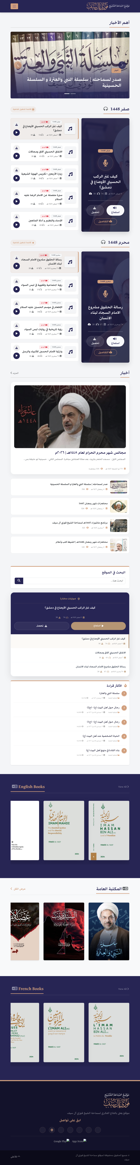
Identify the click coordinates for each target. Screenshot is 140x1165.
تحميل (95, 212)
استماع (115, 212)
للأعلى (14, 1157)
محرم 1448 (118, 243)
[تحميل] (16, 125)
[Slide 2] (66, 94)
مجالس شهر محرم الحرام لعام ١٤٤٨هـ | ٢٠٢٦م (74, 85)
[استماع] (16, 132)
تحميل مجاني (107, 950)
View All (122, 787)
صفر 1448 (119, 109)
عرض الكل (19, 889)
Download (107, 853)
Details (107, 844)
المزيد (15, 373)
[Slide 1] (73, 94)
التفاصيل (103, 222)
